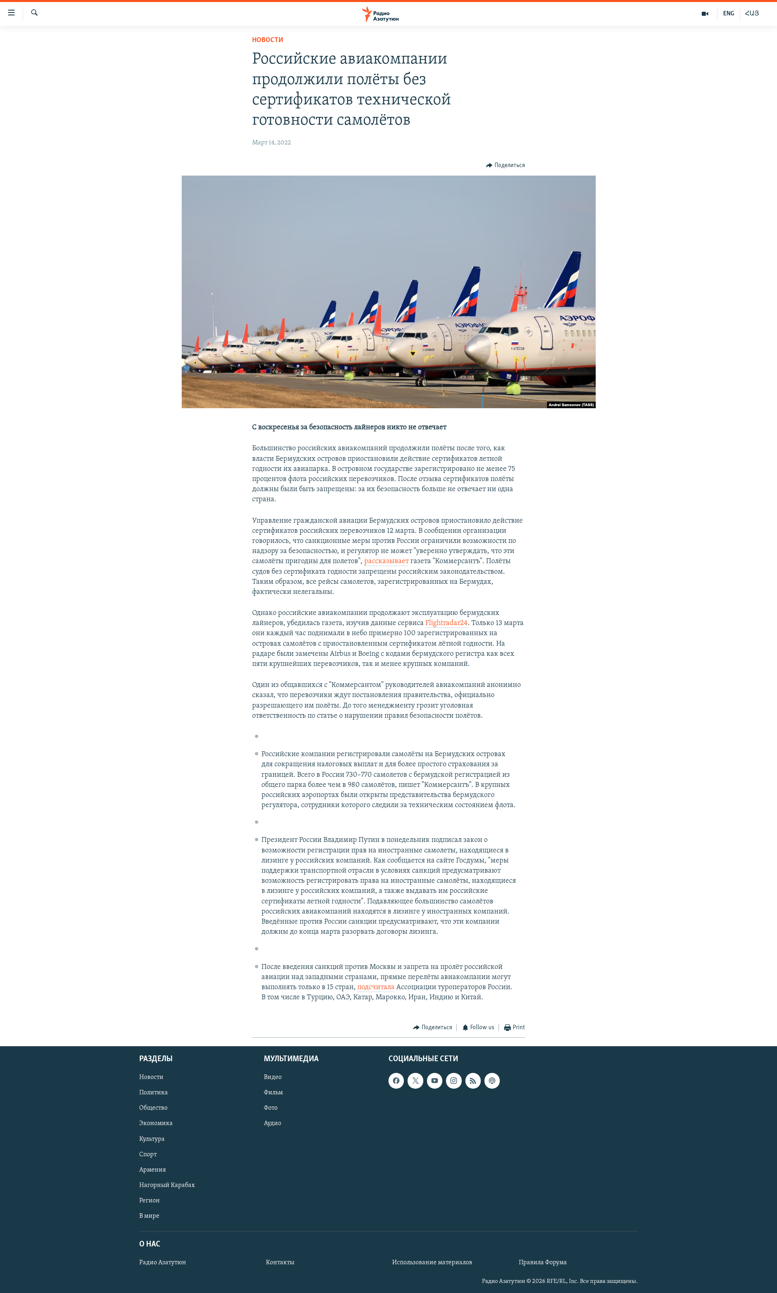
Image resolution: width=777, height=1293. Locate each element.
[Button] (505, 165)
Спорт (148, 1154)
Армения (152, 1169)
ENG (728, 14)
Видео (273, 1077)
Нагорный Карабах (167, 1185)
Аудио (272, 1123)
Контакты (280, 1262)
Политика (153, 1093)
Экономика (156, 1123)
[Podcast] (492, 1080)
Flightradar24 (446, 623)
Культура (152, 1139)
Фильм (273, 1093)
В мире (149, 1216)
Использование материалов (432, 1262)
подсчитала (376, 987)
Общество (153, 1108)
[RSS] (473, 1080)
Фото (271, 1108)
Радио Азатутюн (162, 1262)
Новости (267, 40)
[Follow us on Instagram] (453, 1080)
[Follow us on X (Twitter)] (415, 1080)
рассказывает (386, 561)
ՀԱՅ (752, 14)
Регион (149, 1200)
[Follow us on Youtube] (434, 1080)
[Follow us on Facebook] (396, 1080)
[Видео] (705, 13)
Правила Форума (543, 1262)
